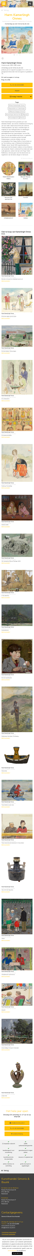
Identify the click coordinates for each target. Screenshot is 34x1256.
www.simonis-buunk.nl (8, 1226)
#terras (22, 118)
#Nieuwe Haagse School (16, 111)
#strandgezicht (13, 118)
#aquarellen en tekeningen (17, 108)
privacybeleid (12, 1250)
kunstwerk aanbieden (8, 1234)
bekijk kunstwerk (6, 281)
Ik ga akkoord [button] (17, 1253)
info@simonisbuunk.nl (17, 1123)
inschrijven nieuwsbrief (9, 1232)
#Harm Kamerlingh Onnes (17, 105)
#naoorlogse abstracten (13, 114)
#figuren (25, 114)
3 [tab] (20, 55)
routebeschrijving (17, 1134)
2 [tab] (17, 55)
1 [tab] (14, 55)
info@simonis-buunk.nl (8, 1228)
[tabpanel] (17, 40)
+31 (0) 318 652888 (17, 85)
